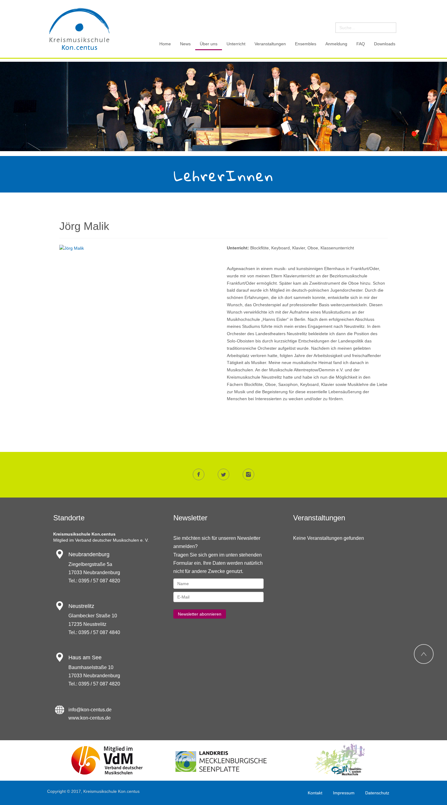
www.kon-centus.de (89, 717)
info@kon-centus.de (90, 709)
